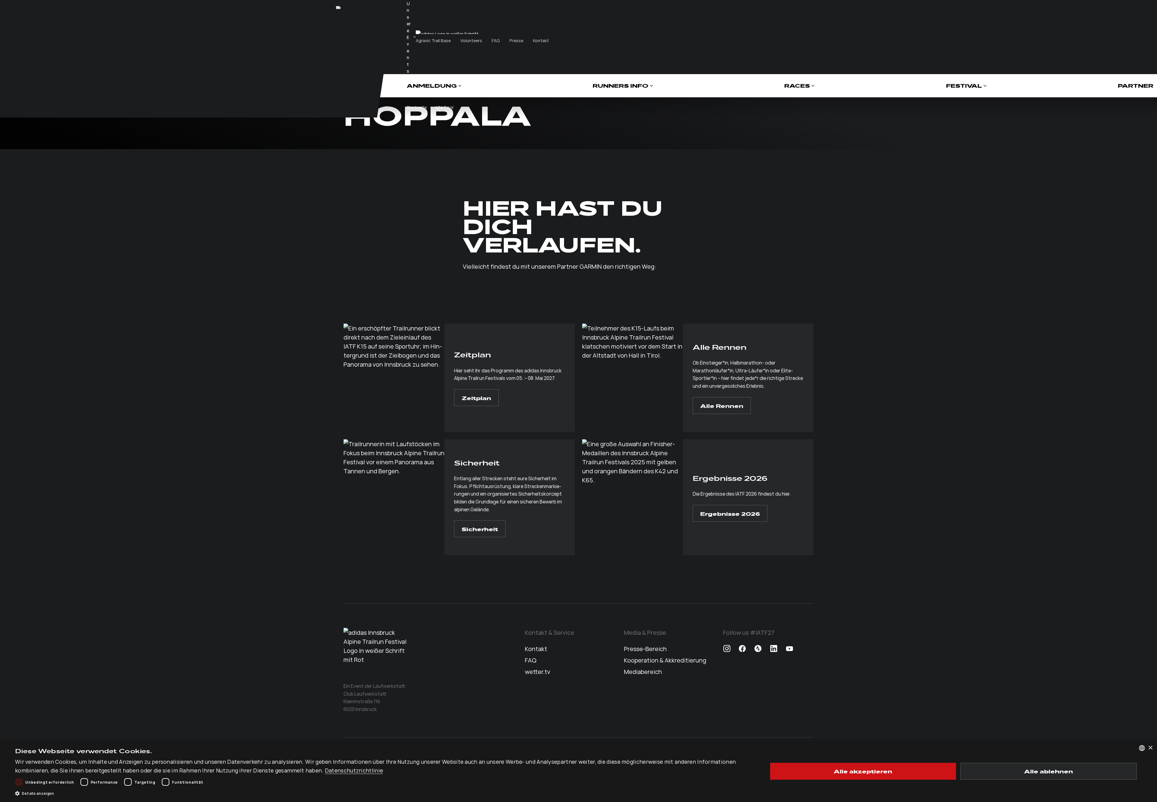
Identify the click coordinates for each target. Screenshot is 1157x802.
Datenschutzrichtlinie (354, 770)
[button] (380, 793)
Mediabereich (643, 671)
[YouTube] (789, 648)
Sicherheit (480, 529)
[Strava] (758, 648)
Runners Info (620, 86)
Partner (1135, 86)
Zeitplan (476, 397)
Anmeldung (432, 86)
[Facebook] (742, 648)
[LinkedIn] (773, 648)
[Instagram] (726, 648)
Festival (964, 86)
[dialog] (578, 771)
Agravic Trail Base (433, 40)
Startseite (417, 107)
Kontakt (541, 40)
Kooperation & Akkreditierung (665, 660)
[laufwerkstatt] (338, 7)
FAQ (496, 40)
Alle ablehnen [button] (1048, 771)
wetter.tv (537, 671)
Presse (516, 40)
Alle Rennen (721, 405)
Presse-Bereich (645, 648)
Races (797, 86)
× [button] (1150, 748)
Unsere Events (409, 37)
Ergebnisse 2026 (730, 513)
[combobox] (1142, 748)
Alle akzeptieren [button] (863, 771)
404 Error (444, 107)
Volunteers (471, 40)
